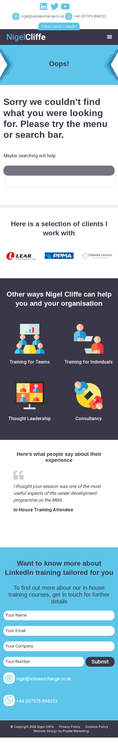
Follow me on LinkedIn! (59, 26)
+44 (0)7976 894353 (90, 16)
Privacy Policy (69, 727)
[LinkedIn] (45, 6)
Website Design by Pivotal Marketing (61, 731)
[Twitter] (55, 6)
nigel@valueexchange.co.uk (42, 16)
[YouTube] (66, 6)
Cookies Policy (96, 727)
